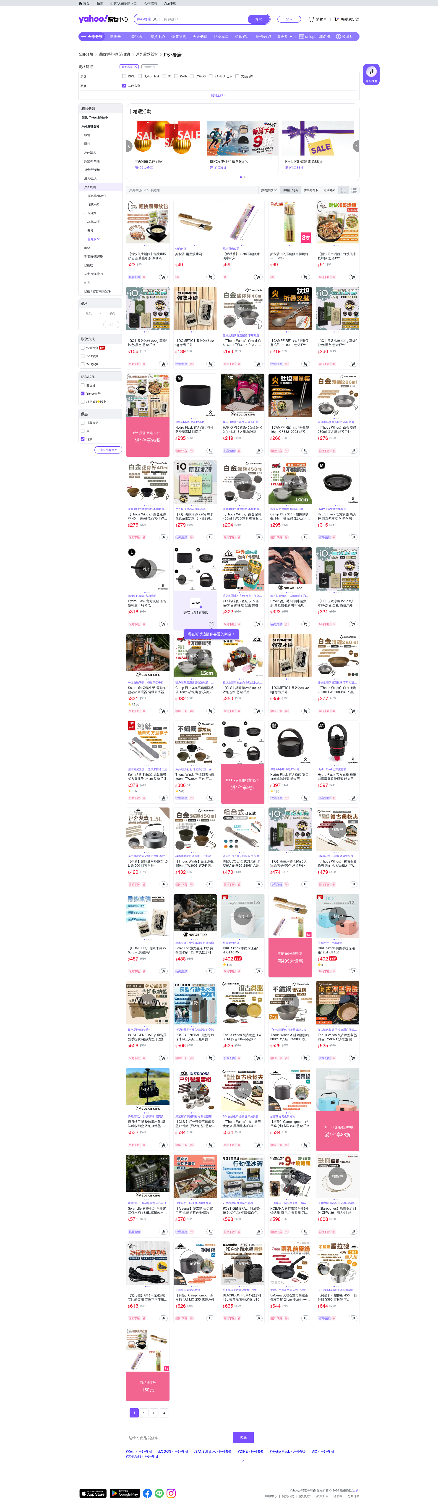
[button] (129, 146)
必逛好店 (242, 36)
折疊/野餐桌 (92, 161)
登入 (289, 19)
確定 (111, 324)
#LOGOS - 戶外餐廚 (172, 1451)
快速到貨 (179, 36)
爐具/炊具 (90, 178)
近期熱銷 (330, 190)
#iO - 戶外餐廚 (323, 1451)
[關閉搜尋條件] (155, 19)
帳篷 (87, 135)
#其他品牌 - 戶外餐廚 (142, 1456)
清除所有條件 (108, 450)
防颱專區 (221, 36)
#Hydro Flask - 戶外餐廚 (288, 1451)
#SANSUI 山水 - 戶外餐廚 (212, 1451)
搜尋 (243, 1437)
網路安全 (322, 1496)
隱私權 (338, 1496)
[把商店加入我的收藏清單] (211, 625)
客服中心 (271, 1496)
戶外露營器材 (90, 126)
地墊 (87, 247)
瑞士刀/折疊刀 (93, 274)
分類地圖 (354, 1496)
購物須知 (305, 1496)
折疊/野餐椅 (92, 169)
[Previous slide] (129, 221)
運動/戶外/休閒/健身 (94, 117)
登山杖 (88, 265)
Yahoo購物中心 (103, 19)
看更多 (282, 36)
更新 (356, 1490)
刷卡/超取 (263, 36)
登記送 (136, 36)
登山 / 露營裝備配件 (97, 291)
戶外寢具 (90, 152)
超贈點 (347, 36)
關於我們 (288, 1496)
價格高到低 (310, 190)
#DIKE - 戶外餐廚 (251, 1451)
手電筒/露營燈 (93, 256)
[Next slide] (166, 221)
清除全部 (149, 67)
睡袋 (87, 143)
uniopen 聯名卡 (317, 36)
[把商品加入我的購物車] (163, 277)
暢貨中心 (158, 36)
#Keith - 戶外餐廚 (139, 1451)
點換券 (115, 36)
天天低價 (200, 36)
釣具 (87, 282)
